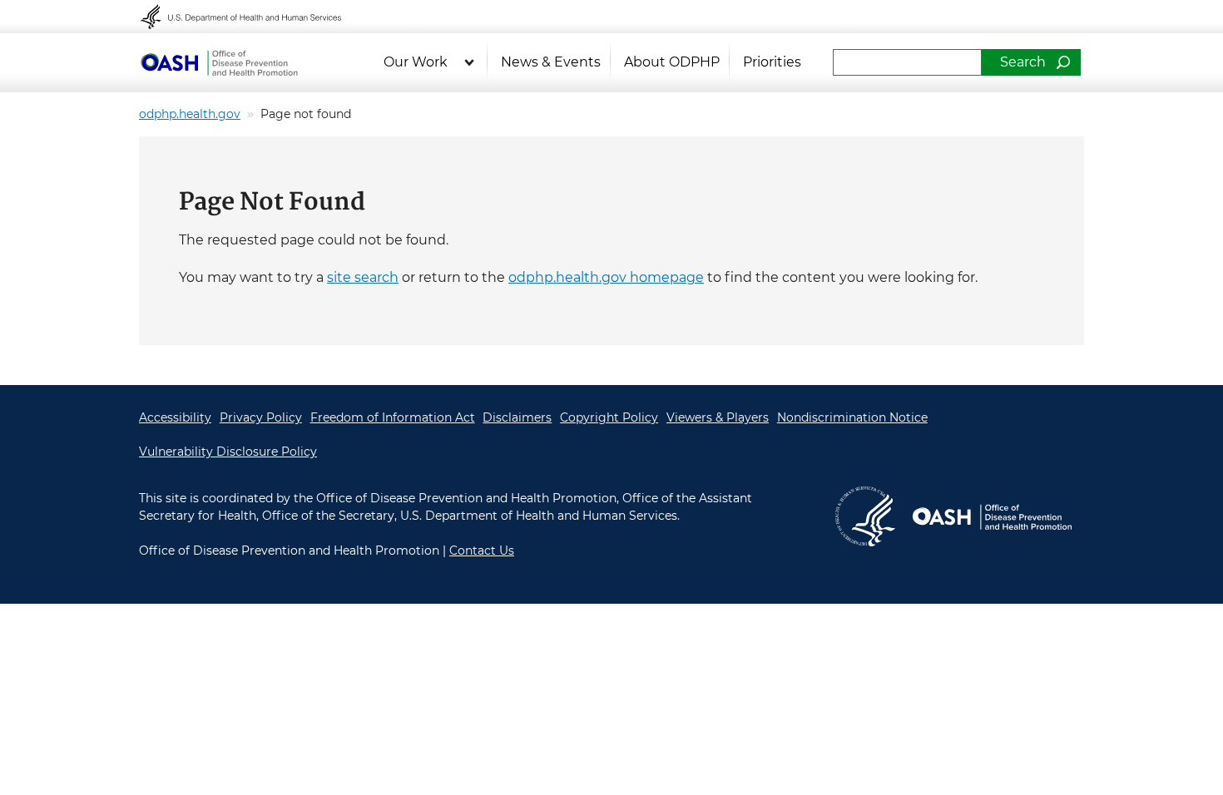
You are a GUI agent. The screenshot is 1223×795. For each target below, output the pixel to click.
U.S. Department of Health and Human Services (252, 16)
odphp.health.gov (189, 113)
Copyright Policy (609, 417)
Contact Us (481, 550)
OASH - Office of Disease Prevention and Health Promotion (219, 62)
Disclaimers (517, 417)
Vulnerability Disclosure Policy (228, 451)
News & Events (551, 62)
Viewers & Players (717, 417)
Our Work (416, 62)
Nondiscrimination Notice (852, 417)
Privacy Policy (261, 417)
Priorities (772, 62)
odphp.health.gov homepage (606, 277)
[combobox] (907, 62)
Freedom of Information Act (392, 417)
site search (363, 277)
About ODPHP (672, 62)
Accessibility (175, 417)
